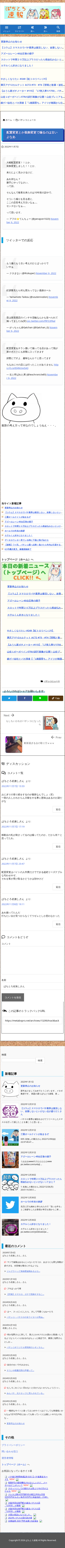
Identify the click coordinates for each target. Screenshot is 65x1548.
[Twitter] (9, 698)
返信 (58, 809)
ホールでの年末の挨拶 (15, 530)
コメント (6, 943)
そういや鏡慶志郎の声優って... (20, 1370)
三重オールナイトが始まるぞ (18, 517)
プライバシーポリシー (13, 1445)
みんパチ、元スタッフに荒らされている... (25, 1393)
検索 (4, 1054)
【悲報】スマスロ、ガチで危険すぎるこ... (25, 1294)
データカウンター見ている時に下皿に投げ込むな (27, 540)
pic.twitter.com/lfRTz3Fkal (41, 321)
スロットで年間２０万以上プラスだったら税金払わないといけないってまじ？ (41, 1180)
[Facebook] (24, 698)
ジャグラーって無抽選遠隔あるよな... (23, 1271)
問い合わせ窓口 (10, 1451)
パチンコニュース (27, 119)
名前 (4, 980)
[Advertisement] (32, 468)
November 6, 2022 (46, 273)
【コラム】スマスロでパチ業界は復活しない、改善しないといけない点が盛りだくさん (41, 1111)
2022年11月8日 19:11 (13, 904)
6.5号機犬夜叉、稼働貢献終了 (18, 549)
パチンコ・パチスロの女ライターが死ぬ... (25, 1317)
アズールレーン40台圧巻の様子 (17, 53)
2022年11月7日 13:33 (13, 786)
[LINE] (40, 698)
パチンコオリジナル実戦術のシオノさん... (25, 1347)
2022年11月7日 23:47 (13, 863)
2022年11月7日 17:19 (13, 826)
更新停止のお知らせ (11, 41)
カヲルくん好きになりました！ (17, 65)
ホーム (9, 119)
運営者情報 (7, 1457)
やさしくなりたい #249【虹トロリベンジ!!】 (24, 78)
